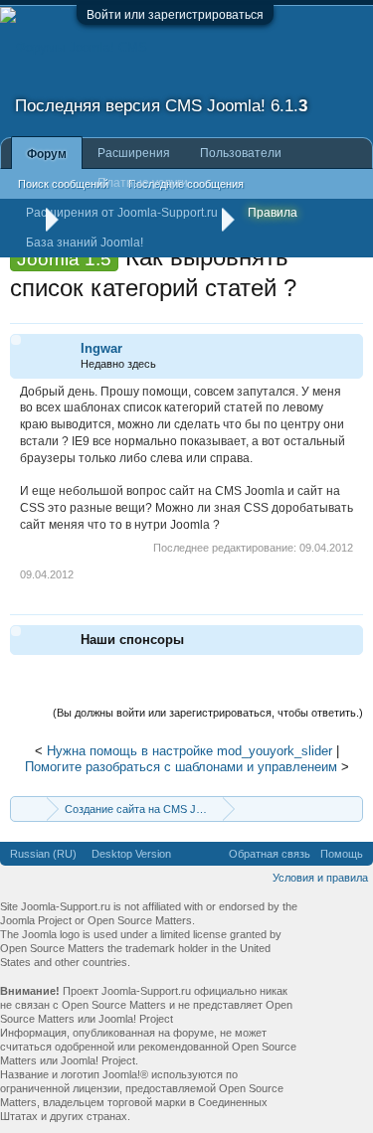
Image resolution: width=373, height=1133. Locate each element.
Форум (47, 154)
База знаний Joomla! (84, 242)
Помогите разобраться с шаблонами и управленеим (181, 766)
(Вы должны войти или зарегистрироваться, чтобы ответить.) (208, 713)
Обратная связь (269, 854)
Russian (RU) (43, 854)
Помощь (341, 854)
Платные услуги (142, 183)
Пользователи (240, 153)
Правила (272, 213)
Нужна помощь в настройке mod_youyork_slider (189, 750)
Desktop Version (131, 854)
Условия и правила (320, 878)
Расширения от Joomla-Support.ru (122, 213)
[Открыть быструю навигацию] (350, 808)
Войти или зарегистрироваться (175, 15)
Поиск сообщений (63, 184)
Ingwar (101, 348)
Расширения (133, 153)
